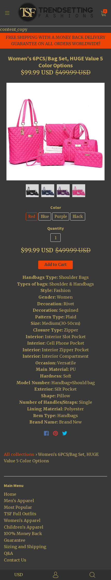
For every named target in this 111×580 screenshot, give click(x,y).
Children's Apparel (23, 527)
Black (78, 216)
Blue (45, 216)
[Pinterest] (55, 433)
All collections (19, 454)
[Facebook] (46, 433)
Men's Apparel (19, 500)
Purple (60, 216)
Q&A (8, 553)
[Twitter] (64, 433)
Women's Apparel (22, 520)
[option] (55, 131)
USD (18, 574)
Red (31, 216)
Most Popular (18, 507)
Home (10, 494)
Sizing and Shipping (25, 546)
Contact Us (15, 560)
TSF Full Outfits (20, 513)
